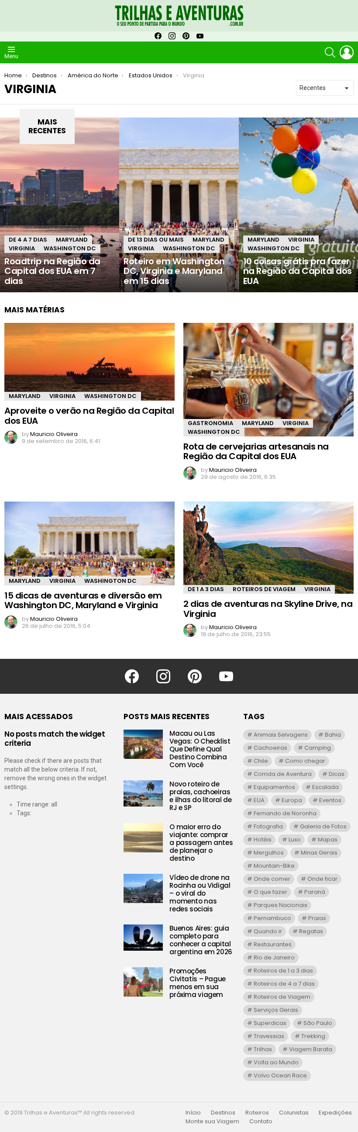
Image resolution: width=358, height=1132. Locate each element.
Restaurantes (273, 944)
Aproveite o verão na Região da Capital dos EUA (89, 416)
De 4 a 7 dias (28, 239)
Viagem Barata (310, 1049)
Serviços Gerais (276, 1010)
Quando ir (268, 931)
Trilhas (263, 1049)
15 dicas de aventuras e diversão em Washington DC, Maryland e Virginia (83, 600)
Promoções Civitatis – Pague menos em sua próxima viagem (197, 982)
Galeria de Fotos (323, 826)
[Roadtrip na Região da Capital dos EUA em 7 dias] (59, 205)
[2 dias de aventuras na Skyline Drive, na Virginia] (268, 548)
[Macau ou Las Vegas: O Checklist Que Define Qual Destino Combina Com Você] (143, 744)
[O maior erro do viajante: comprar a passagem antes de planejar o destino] (143, 837)
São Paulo (317, 1023)
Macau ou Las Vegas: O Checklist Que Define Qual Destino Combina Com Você (199, 749)
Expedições (335, 1112)
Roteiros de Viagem (264, 589)
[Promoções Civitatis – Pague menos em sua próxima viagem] (143, 982)
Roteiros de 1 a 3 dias (283, 970)
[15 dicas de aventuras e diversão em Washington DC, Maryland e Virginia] (89, 543)
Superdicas (270, 1023)
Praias (317, 918)
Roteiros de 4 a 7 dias (284, 984)
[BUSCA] (330, 52)
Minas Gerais (319, 852)
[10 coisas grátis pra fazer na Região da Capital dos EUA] (298, 205)
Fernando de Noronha (285, 813)
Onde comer (272, 879)
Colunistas (294, 1112)
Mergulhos (269, 852)
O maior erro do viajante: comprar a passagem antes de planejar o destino (201, 842)
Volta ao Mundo (276, 1062)
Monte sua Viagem (212, 1121)
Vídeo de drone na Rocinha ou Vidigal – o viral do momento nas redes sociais (199, 893)
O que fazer (270, 892)
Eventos (330, 800)
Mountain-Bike (274, 866)
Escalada (325, 787)
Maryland (72, 239)
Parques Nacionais (280, 905)
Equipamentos (274, 787)
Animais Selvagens (281, 734)
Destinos (223, 1112)
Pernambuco (272, 918)
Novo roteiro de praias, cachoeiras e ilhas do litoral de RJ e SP (200, 795)
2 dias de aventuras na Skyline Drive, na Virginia (267, 609)
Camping (317, 748)
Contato (260, 1121)
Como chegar (305, 761)
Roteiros (257, 1112)
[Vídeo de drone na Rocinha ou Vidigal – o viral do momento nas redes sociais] (143, 888)
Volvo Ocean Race (280, 1075)
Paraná (314, 892)
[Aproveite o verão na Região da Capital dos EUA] (89, 362)
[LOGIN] (347, 52)
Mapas (327, 839)
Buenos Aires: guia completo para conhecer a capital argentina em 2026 (200, 940)
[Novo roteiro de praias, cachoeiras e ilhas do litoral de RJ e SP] (143, 793)
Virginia (22, 248)
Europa (292, 800)
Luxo (295, 839)
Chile (261, 761)
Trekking (313, 1036)
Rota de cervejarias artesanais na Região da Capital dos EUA (256, 451)
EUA (259, 800)
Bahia (333, 734)
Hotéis (263, 839)
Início (193, 1112)
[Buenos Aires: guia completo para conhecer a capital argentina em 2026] (143, 937)
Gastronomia (210, 423)
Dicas (336, 774)
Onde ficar (322, 879)
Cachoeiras (270, 748)
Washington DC (70, 248)
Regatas (311, 931)
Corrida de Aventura (283, 774)
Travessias (269, 1036)
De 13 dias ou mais (156, 239)
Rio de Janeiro (274, 957)
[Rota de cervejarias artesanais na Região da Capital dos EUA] (268, 379)
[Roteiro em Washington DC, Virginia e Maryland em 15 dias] (178, 205)
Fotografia (268, 826)
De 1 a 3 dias (206, 589)
